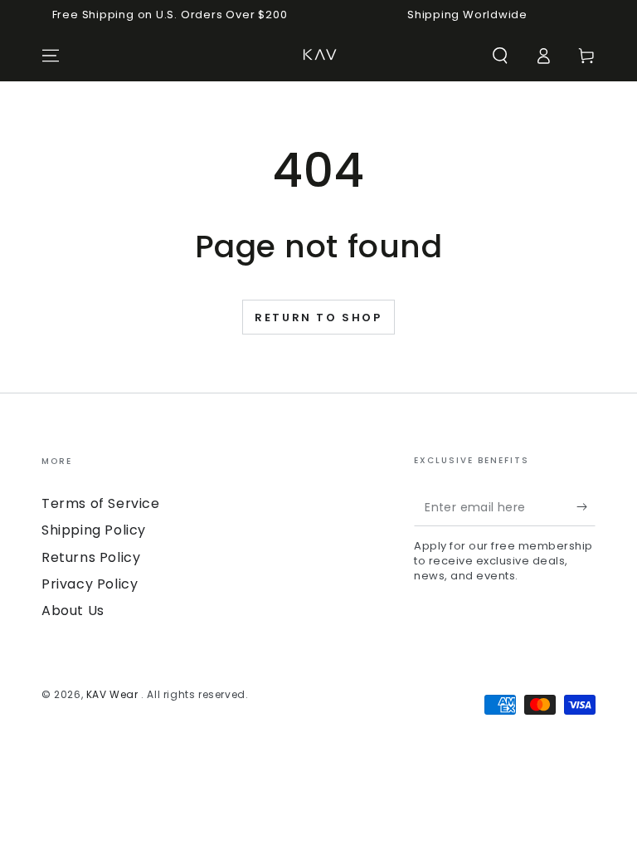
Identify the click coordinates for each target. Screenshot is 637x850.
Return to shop (318, 317)
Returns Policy (90, 557)
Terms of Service (100, 503)
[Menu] (50, 55)
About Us (73, 610)
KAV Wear (113, 694)
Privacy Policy (89, 584)
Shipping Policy (93, 530)
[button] (500, 55)
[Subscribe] (586, 507)
